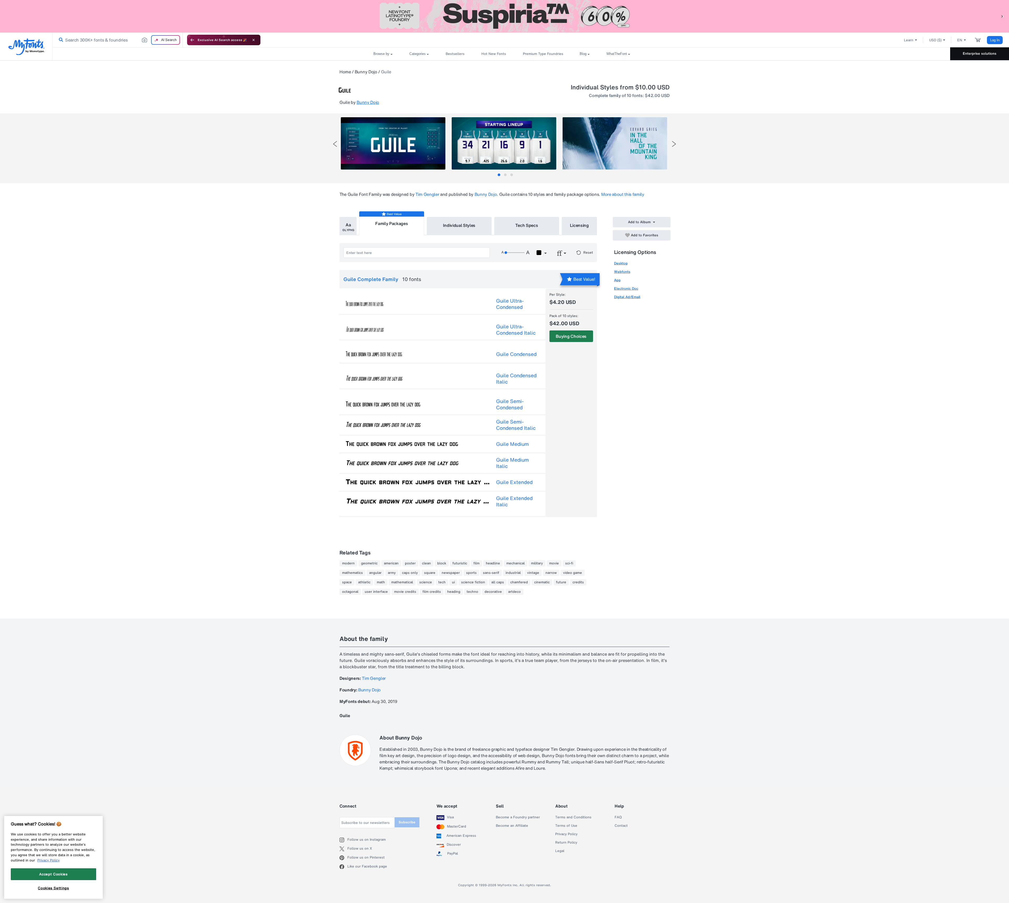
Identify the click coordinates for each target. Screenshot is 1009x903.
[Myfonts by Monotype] (26, 46)
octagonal (350, 592)
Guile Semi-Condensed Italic (516, 425)
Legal (559, 851)
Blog (583, 54)
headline (493, 563)
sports (471, 573)
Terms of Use (566, 826)
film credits (432, 592)
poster (410, 563)
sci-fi (569, 563)
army (392, 573)
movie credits (405, 592)
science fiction (473, 582)
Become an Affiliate (512, 826)
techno (472, 592)
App (617, 280)
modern (348, 563)
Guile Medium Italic (512, 463)
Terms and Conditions (573, 817)
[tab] (499, 174)
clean (426, 563)
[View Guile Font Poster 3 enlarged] (615, 143)
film (476, 563)
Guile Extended (514, 482)
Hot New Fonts (493, 53)
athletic (364, 582)
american (391, 563)
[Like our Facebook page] (343, 866)
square (429, 573)
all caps (497, 582)
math (381, 582)
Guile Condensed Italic (516, 378)
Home (345, 72)
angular (375, 573)
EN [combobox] (959, 40)
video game (572, 573)
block (441, 563)
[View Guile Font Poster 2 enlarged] (504, 143)
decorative (493, 592)
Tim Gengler (427, 194)
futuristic (459, 563)
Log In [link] (995, 40)
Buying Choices (571, 336)
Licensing (579, 225)
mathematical (402, 582)
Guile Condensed (516, 354)
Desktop (621, 263)
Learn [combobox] (908, 40)
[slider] (514, 252)
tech (442, 582)
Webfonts (622, 271)
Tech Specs (526, 225)
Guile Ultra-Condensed (510, 304)
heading (453, 592)
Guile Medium (512, 444)
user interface (376, 592)
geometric (369, 563)
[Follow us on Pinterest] (343, 857)
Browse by (381, 54)
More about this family (622, 194)
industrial (513, 573)
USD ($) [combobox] (935, 40)
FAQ (618, 817)
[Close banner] (253, 40)
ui (453, 582)
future (561, 582)
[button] (1002, 16)
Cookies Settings (53, 888)
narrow (551, 573)
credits (578, 582)
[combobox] (118, 40)
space (347, 582)
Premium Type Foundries (543, 53)
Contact (621, 826)
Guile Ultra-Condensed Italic (516, 329)
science (425, 582)
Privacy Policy (566, 834)
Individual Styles (459, 225)
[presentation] (335, 144)
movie (554, 563)
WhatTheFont (616, 54)
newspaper (451, 573)
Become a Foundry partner (518, 817)
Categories (417, 54)
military (537, 563)
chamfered (519, 582)
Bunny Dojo (366, 72)
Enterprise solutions (979, 53)
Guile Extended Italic (514, 501)
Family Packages (391, 223)
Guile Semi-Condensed (510, 404)
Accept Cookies (53, 874)
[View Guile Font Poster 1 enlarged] (393, 143)
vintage (533, 573)
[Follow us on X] (343, 848)
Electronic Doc (626, 288)
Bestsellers (455, 53)
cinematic (542, 582)
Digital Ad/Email (627, 296)
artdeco (514, 592)
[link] (60, 40)
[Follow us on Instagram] (343, 840)
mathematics (352, 573)
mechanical (515, 563)
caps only (410, 573)
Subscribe (407, 822)
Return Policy (566, 842)
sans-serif (491, 573)
